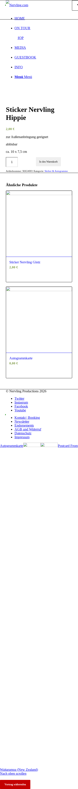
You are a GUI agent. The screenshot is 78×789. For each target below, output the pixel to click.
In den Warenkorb (48, 161)
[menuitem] (43, 18)
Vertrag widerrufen (15, 784)
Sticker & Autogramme (56, 171)
